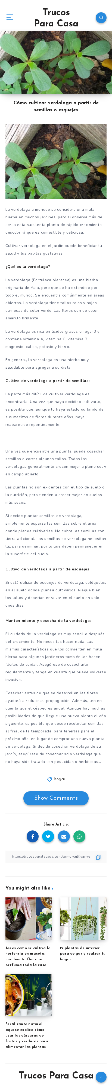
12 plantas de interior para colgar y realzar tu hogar (82, 953)
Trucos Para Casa (56, 18)
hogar (60, 779)
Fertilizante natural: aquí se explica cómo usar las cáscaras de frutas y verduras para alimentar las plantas (26, 1035)
